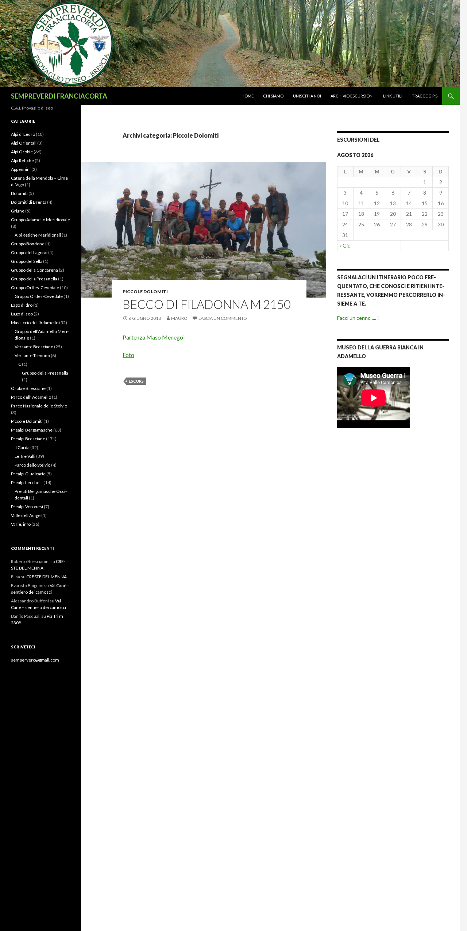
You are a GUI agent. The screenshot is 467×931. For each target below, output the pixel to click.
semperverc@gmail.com (35, 660)
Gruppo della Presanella (34, 278)
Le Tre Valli (25, 456)
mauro (179, 318)
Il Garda (22, 447)
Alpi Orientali (23, 143)
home (248, 95)
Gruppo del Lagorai (29, 252)
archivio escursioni (352, 95)
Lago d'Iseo (22, 314)
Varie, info (21, 524)
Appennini (21, 169)
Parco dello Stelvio (32, 465)
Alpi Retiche (22, 160)
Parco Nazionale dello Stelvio (39, 406)
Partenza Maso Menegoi (154, 337)
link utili (392, 95)
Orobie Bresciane (28, 388)
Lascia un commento (222, 318)
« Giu (345, 245)
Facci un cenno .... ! (358, 318)
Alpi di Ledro (23, 134)
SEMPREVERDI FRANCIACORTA (59, 96)
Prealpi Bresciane (28, 438)
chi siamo (273, 95)
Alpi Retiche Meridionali (38, 235)
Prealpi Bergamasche (32, 430)
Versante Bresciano (34, 346)
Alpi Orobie (22, 151)
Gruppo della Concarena (34, 270)
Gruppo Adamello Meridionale (40, 219)
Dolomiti (19, 193)
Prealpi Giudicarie (28, 473)
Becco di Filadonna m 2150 (207, 304)
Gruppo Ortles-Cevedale (35, 287)
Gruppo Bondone (28, 243)
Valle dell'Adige (25, 515)
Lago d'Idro (21, 305)
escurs (136, 381)
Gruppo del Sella (26, 261)
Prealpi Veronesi (27, 506)
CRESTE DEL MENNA (46, 576)
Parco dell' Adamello (31, 397)
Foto (128, 354)
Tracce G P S (424, 95)
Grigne (17, 211)
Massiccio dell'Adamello (34, 322)
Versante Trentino (32, 355)
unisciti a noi (307, 95)
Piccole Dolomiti (145, 291)
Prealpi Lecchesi (27, 482)
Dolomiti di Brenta (28, 202)
